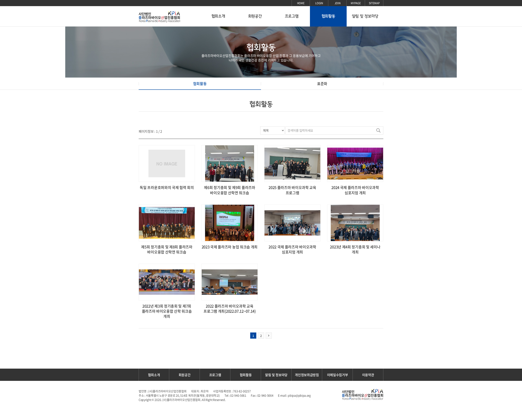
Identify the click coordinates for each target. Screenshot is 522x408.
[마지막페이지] (269, 335)
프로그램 (292, 16)
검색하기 (378, 130)
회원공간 (255, 16)
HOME (301, 3)
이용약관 (368, 374)
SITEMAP (374, 3)
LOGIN (319, 3)
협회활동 (328, 16)
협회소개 (218, 16)
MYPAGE (356, 3)
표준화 (322, 83)
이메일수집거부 (337, 374)
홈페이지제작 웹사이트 (239, 400)
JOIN (338, 3)
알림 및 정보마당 (365, 16)
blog (255, 400)
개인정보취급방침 (307, 374)
